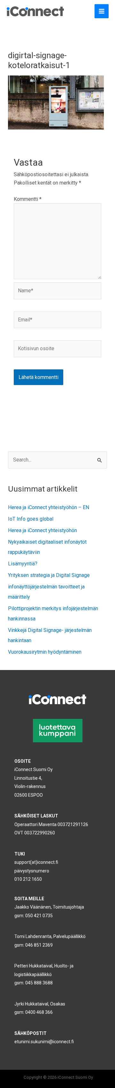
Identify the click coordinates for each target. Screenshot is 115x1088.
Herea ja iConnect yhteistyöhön (42, 530)
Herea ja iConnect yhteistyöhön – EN (48, 507)
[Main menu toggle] (102, 11)
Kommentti (28, 199)
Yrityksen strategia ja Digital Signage (49, 575)
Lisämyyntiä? (22, 564)
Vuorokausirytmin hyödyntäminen (44, 652)
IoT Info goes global (30, 519)
